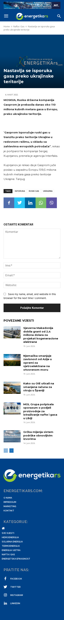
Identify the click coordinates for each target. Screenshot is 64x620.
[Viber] (51, 202)
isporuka (20, 191)
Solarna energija (12, 541)
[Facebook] (9, 202)
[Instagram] (5, 595)
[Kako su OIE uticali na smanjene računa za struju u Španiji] (12, 388)
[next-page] (11, 450)
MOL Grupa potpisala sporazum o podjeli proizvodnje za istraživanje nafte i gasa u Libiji (40, 411)
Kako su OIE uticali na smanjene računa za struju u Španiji (38, 387)
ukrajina (47, 191)
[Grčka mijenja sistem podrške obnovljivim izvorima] (12, 436)
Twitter (15, 587)
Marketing (10, 506)
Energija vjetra (11, 550)
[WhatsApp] (41, 202)
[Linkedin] (30, 202)
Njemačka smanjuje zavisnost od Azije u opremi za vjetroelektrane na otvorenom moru (37, 362)
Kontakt (9, 510)
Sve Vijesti (8, 533)
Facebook (16, 579)
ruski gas (34, 191)
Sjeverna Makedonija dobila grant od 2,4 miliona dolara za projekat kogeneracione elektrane (40, 335)
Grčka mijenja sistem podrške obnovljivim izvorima (38, 435)
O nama (8, 498)
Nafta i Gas (18, 26)
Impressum (10, 502)
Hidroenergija (10, 537)
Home (7, 26)
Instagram (16, 595)
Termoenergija (11, 546)
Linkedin (15, 603)
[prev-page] (6, 450)
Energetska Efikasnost (16, 559)
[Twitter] (19, 202)
